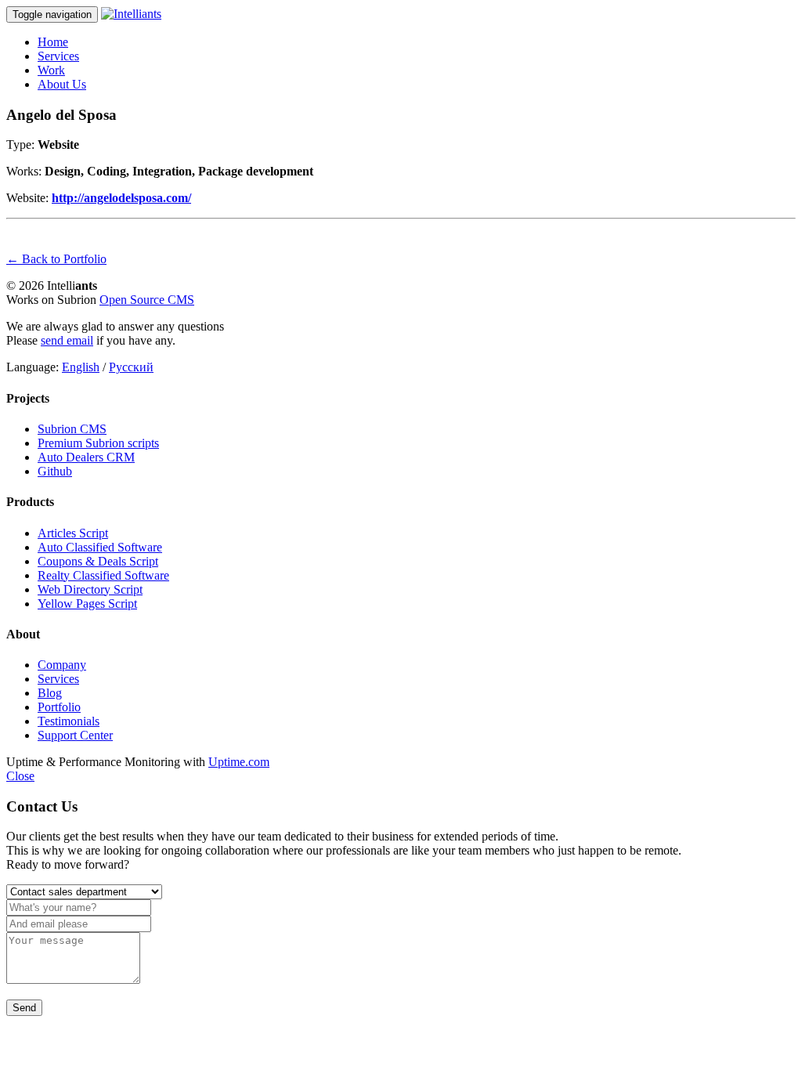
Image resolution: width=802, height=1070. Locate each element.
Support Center (75, 735)
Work (51, 70)
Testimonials (68, 721)
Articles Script (73, 533)
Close (20, 776)
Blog (50, 692)
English (80, 367)
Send (24, 1008)
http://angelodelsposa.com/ (121, 197)
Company (62, 664)
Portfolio (59, 707)
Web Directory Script (90, 589)
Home (53, 42)
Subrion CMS (72, 429)
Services (58, 56)
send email (67, 340)
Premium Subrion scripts (98, 443)
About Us (62, 84)
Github (55, 471)
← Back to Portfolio (56, 259)
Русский (131, 367)
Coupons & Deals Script (98, 561)
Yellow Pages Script (87, 603)
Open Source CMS (146, 299)
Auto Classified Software (100, 547)
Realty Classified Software (103, 575)
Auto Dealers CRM (86, 457)
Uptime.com (238, 761)
